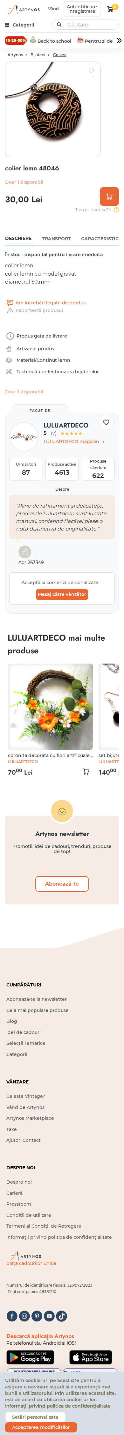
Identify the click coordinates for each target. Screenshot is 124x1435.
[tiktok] (61, 1316)
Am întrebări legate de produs (50, 303)
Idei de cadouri (23, 1032)
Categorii (16, 1054)
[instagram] (24, 1316)
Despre (62, 489)
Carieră (14, 1193)
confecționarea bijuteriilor (69, 372)
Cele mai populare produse (37, 1010)
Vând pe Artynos (25, 1107)
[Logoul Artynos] (23, 9)
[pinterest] (36, 1316)
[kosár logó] (110, 9)
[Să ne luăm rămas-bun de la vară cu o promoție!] (16, 40)
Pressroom (18, 1204)
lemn (64, 360)
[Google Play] (30, 1357)
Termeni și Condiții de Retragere (43, 1226)
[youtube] (49, 1316)
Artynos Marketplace (30, 1118)
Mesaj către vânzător (62, 594)
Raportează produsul (39, 310)
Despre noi (19, 1182)
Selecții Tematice (25, 1043)
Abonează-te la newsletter (36, 999)
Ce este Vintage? (25, 1096)
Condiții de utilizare (28, 1215)
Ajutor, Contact (23, 1140)
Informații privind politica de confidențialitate (59, 1237)
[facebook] (11, 1316)
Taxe (11, 1129)
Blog (11, 1021)
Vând (53, 8)
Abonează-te (62, 884)
